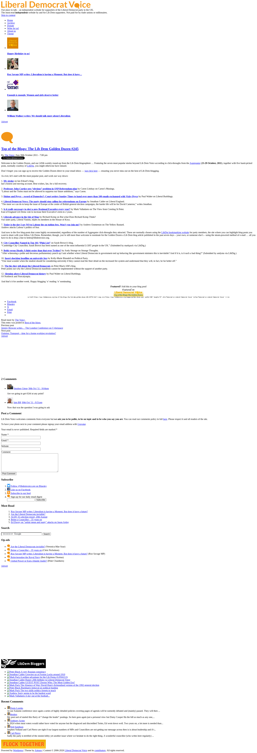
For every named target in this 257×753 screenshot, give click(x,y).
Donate (10, 25)
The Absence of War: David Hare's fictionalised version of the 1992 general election (59, 685)
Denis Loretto (16, 708)
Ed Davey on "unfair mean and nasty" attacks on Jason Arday (40, 522)
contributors (100, 750)
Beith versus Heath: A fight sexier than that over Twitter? (32, 250)
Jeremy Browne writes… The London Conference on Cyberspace (32, 328)
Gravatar (81, 424)
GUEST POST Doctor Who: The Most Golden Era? (50, 682)
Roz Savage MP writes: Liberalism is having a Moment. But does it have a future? (49, 511)
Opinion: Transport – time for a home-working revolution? (28, 333)
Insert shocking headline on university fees (26, 258)
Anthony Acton (17, 720)
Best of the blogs (32, 322)
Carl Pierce (15, 733)
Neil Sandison (16, 727)
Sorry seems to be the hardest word (34, 693)
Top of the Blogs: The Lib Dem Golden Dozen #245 (40, 149)
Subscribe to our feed (20, 493)
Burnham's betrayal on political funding (39, 688)
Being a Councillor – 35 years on (26, 519)
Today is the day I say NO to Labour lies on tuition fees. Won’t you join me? (42, 224)
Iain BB (17, 402)
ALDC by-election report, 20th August (29, 517)
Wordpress (18, 750)
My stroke (9, 181)
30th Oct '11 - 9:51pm (32, 402)
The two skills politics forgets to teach (38, 690)
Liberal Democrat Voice (76, 750)
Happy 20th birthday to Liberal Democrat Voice (47, 680)
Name (4, 434)
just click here (91, 171)
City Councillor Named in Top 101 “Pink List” (27, 243)
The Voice (9, 155)
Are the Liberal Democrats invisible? (28, 514)
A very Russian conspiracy (33, 672)
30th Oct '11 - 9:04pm (38, 388)
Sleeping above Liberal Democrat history (25, 273)
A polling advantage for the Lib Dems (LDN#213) (44, 677)
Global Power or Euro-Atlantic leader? (28, 561)
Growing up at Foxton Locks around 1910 (45, 674)
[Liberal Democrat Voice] (45, 8)
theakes (13, 714)
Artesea (38, 750)
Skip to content (8, 15)
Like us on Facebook (20, 489)
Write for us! (13, 28)
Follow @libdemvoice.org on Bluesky (28, 486)
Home (10, 20)
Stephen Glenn (21, 388)
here (165, 419)
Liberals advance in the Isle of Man (21, 217)
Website (5, 446)
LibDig (30, 166)
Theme (10, 33)
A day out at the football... (37, 696)
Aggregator (195, 163)
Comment (5, 452)
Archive (11, 23)
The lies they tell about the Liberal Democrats (27, 266)
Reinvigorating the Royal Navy (25, 557)
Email (4, 440)
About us (11, 31)
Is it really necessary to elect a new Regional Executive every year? (37, 209)
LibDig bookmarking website (175, 232)
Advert (4, 121)
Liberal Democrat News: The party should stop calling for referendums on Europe (45, 201)
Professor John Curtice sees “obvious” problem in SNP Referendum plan (40, 188)
